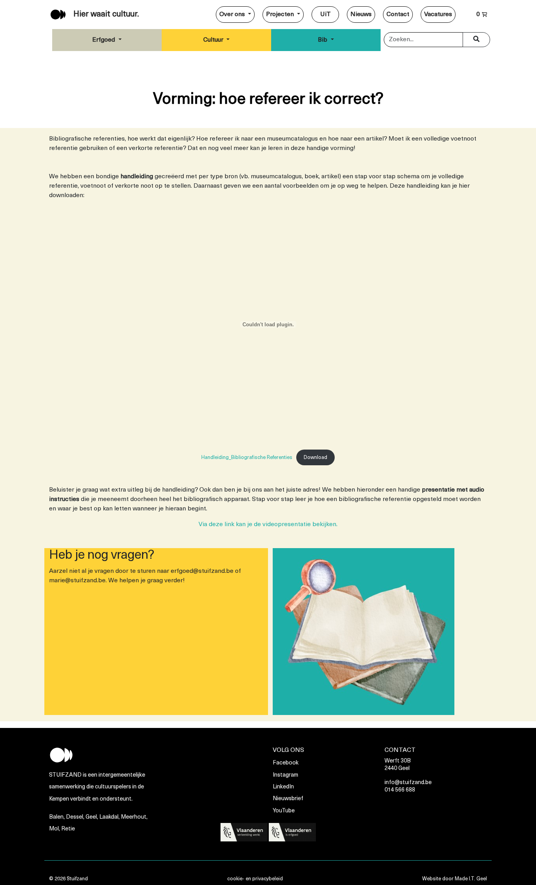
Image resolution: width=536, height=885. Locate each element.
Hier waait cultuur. (106, 14)
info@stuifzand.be (408, 783)
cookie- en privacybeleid (255, 878)
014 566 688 (400, 790)
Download (315, 457)
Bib (323, 40)
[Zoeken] (476, 39)
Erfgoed (104, 40)
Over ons (232, 14)
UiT (325, 14)
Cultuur (214, 40)
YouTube (284, 811)
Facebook (286, 763)
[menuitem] (235, 14)
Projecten (280, 14)
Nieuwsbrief (288, 799)
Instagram (285, 775)
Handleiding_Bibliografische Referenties (246, 457)
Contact (398, 14)
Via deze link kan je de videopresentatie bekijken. (268, 524)
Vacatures (438, 14)
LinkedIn (283, 787)
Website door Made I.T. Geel (454, 878)
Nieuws (361, 14)
